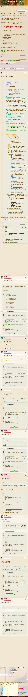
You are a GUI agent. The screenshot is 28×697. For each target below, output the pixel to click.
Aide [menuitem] (9, 6)
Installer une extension (10, 329)
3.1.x (23, 227)
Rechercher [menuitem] (17, 11)
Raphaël (9, 217)
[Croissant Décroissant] (14, 671)
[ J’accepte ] (15, 694)
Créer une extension (9, 240)
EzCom (10, 93)
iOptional (16, 90)
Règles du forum (4, 66)
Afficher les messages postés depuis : (11, 667)
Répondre (3, 68)
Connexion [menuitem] (25, 6)
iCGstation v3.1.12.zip (17, 158)
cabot (13, 92)
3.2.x (25, 227)
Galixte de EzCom (17, 93)
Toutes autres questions (8, 234)
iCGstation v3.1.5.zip (17, 177)
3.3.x (6, 228)
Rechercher (21, 68)
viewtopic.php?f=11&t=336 (19, 484)
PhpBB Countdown (16, 201)
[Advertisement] (14, 261)
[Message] (1, 282)
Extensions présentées (10, 227)
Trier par (12, 669)
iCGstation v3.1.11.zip (17, 167)
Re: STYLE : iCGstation (6, 280)
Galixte (10, 94)
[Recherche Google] (26, 11)
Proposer (16, 242)
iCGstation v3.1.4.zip (17, 186)
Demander (12, 242)
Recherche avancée (23, 68)
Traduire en (3, 219)
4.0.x (8, 228)
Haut (26, 335)
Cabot (10, 92)
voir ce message (13, 528)
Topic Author (21, 206)
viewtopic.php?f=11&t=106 (19, 398)
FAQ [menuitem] (12, 6)
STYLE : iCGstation (6, 63)
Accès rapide (4, 6)
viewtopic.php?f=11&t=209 (19, 525)
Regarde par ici (22, 315)
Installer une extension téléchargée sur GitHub (14, 239)
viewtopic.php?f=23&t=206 (19, 105)
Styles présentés (21, 233)
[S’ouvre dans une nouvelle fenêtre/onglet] (19, 690)
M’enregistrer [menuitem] (19, 6)
